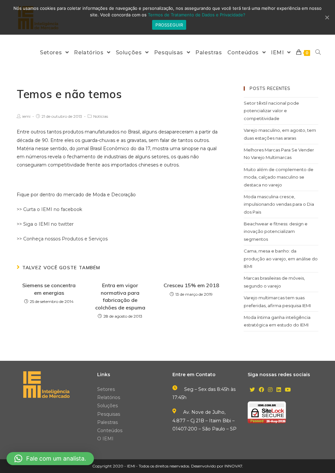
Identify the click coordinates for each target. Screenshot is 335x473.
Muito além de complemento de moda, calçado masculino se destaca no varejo (278, 177)
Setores (106, 389)
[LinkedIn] (278, 390)
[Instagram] (270, 390)
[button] (50, 458)
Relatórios (108, 397)
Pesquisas (108, 414)
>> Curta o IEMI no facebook (49, 209)
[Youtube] (288, 390)
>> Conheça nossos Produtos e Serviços (62, 239)
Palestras (107, 422)
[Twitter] (252, 390)
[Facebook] (261, 390)
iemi (26, 116)
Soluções (107, 406)
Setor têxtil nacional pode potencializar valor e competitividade (271, 110)
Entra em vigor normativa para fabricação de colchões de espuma (120, 296)
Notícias (100, 116)
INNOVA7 (233, 466)
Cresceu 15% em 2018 (191, 285)
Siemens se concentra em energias (49, 289)
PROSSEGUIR (169, 24)
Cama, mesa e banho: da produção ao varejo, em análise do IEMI (281, 258)
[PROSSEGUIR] (327, 17)
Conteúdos (109, 430)
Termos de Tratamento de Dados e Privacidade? (196, 14)
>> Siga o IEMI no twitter (45, 224)
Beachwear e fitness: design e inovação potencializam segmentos (276, 231)
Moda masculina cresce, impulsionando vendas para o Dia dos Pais (279, 204)
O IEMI (105, 439)
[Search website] (318, 52)
